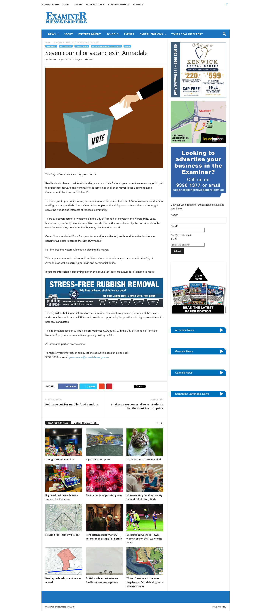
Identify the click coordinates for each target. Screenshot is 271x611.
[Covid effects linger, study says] (104, 478)
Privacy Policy (219, 606)
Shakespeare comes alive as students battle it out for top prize (137, 406)
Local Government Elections (106, 46)
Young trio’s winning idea (60, 459)
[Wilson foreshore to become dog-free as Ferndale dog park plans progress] (144, 561)
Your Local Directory (187, 34)
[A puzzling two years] (104, 442)
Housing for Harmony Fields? (62, 534)
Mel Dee (52, 59)
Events (129, 34)
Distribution (94, 4)
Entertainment (89, 34)
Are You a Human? (181, 237)
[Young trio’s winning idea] (63, 442)
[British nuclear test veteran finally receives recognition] (104, 561)
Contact (138, 4)
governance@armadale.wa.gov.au (89, 357)
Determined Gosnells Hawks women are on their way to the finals (144, 538)
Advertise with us (118, 4)
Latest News (82, 46)
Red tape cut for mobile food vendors (71, 404)
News (52, 34)
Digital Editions (151, 34)
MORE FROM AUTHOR (85, 422)
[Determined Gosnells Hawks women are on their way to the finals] (144, 517)
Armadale (51, 46)
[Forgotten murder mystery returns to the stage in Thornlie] (104, 517)
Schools (113, 34)
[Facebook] (227, 4)
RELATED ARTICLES (58, 422)
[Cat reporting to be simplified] (144, 442)
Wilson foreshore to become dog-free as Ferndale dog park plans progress (144, 582)
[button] (224, 34)
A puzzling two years (98, 459)
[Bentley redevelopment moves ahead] (63, 561)
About (78, 4)
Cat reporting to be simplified (143, 459)
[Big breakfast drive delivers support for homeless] (63, 478)
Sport (68, 34)
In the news (65, 46)
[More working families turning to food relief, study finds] (144, 478)
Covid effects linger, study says (104, 495)
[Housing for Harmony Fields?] (63, 517)
